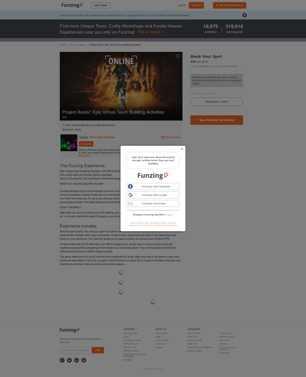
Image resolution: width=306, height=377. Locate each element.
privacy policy (171, 225)
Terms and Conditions (153, 225)
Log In (169, 214)
